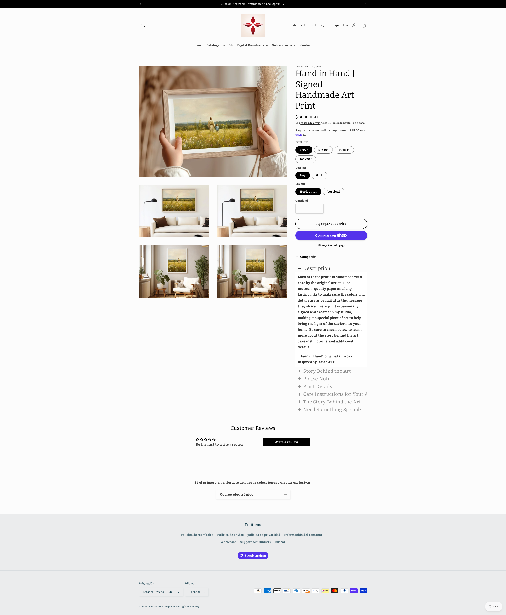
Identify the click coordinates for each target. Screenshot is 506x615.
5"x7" (304, 149)
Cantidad (301, 200)
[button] (143, 25)
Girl (319, 175)
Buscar (280, 542)
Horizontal (308, 191)
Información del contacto (303, 535)
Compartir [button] (308, 257)
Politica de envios (230, 535)
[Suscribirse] (285, 494)
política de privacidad (263, 535)
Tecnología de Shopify (186, 606)
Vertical (333, 191)
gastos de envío (310, 122)
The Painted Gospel (160, 606)
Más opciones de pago (331, 245)
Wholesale (228, 542)
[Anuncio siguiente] (366, 4)
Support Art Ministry (255, 542)
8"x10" (323, 149)
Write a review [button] (286, 442)
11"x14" (344, 149)
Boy (303, 175)
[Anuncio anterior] (140, 4)
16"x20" (306, 159)
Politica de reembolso (197, 535)
